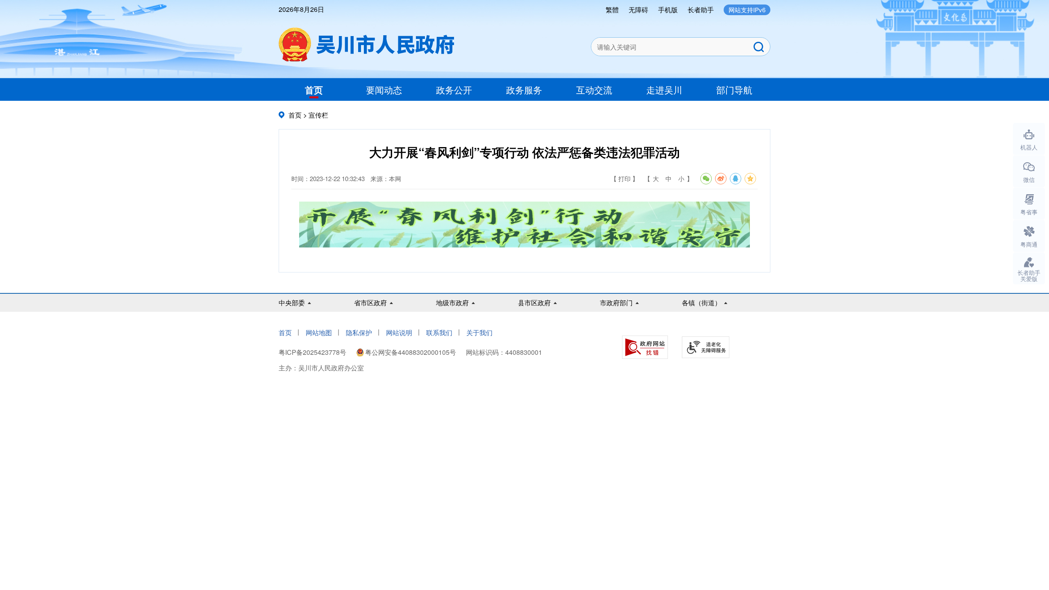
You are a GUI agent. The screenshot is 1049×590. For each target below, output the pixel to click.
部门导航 (734, 89)
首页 (314, 89)
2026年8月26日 (301, 9)
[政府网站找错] (645, 347)
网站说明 (399, 332)
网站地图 (319, 332)
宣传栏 (318, 115)
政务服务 (524, 89)
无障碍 (638, 9)
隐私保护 (359, 332)
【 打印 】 (624, 178)
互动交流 (594, 89)
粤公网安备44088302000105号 (410, 352)
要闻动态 (384, 89)
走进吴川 (664, 89)
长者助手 (701, 9)
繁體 (612, 9)
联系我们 (439, 332)
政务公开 (454, 89)
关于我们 (479, 332)
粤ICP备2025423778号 (313, 352)
